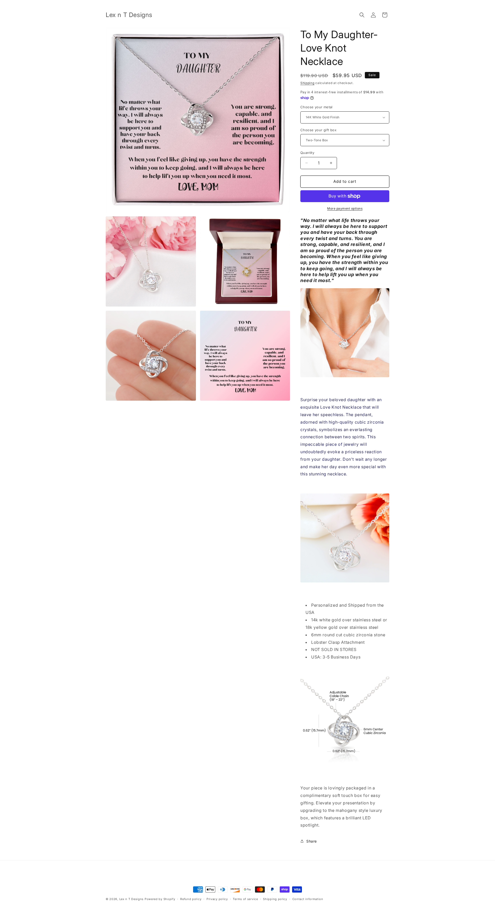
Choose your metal (316, 107)
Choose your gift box (318, 130)
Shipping (307, 83)
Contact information (307, 899)
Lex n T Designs (131, 899)
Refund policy (190, 899)
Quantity (307, 153)
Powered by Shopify (160, 899)
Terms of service (245, 899)
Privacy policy (217, 899)
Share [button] (311, 841)
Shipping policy (275, 899)
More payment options (344, 208)
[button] (362, 15)
